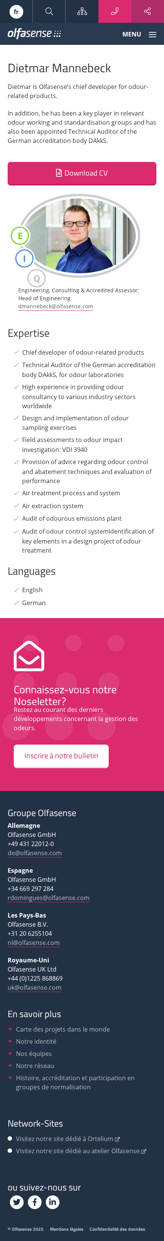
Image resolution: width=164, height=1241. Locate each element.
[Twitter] (17, 1202)
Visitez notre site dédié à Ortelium (64, 1139)
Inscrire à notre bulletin (61, 755)
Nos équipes (34, 1053)
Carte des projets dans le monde (63, 1029)
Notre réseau (35, 1066)
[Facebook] (35, 1202)
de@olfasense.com (35, 853)
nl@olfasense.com (34, 942)
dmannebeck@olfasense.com (55, 306)
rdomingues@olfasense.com (49, 898)
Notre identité (36, 1041)
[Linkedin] (52, 1202)
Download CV (86, 173)
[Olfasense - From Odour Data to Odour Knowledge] (34, 35)
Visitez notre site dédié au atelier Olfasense (78, 1151)
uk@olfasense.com (34, 987)
